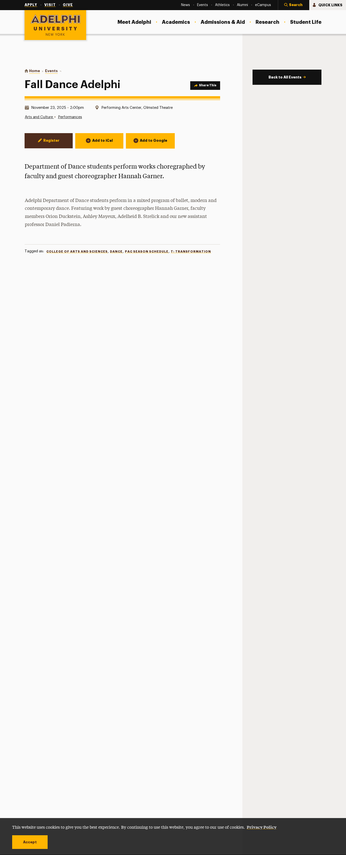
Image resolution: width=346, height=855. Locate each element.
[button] (293, 5)
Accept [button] (30, 842)
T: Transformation (191, 251)
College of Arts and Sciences (77, 251)
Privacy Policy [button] (262, 827)
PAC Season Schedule (146, 251)
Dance (116, 251)
